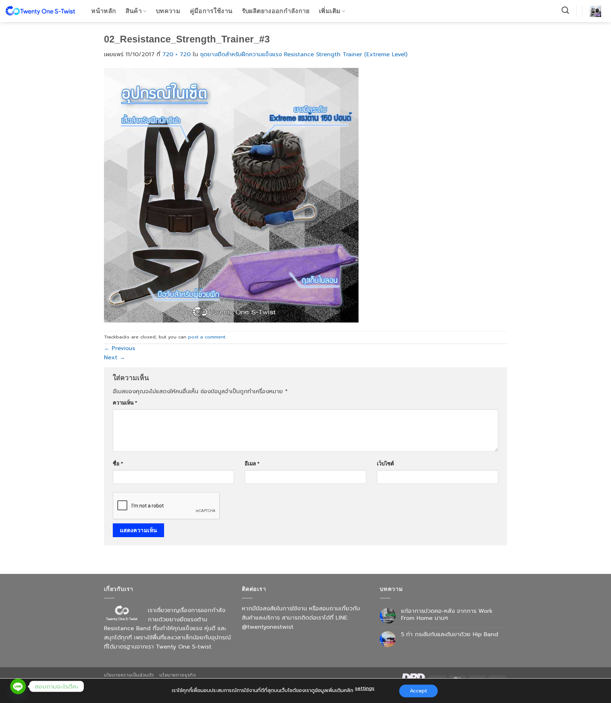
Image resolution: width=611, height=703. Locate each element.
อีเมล (252, 463)
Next (114, 357)
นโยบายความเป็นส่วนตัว (129, 675)
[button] (595, 11)
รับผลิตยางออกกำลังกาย (276, 10)
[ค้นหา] (565, 10)
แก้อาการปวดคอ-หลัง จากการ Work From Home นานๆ (447, 614)
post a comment (206, 336)
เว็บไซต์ (385, 463)
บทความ (168, 10)
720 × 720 (176, 54)
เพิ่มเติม (330, 10)
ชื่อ (118, 463)
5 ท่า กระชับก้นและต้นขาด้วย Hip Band (449, 634)
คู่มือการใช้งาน (211, 10)
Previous (119, 348)
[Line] (18, 686)
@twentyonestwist (267, 627)
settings (364, 688)
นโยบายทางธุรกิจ (177, 675)
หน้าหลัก (103, 10)
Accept (418, 691)
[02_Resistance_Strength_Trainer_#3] (231, 195)
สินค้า (134, 10)
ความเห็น (125, 403)
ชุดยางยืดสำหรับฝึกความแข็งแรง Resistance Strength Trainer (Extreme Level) (303, 54)
